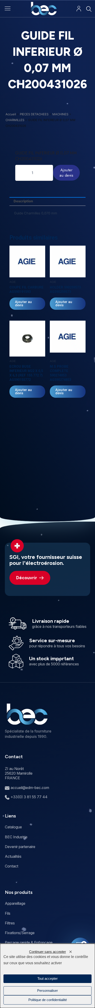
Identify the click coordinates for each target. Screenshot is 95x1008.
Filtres (10, 923)
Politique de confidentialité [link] (47, 1000)
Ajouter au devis (66, 172)
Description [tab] (23, 201)
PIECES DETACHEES (34, 114)
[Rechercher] (89, 9)
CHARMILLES (15, 120)
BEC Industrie (16, 837)
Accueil (11, 114)
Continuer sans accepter (47, 952)
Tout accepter (47, 978)
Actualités (13, 856)
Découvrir (26, 577)
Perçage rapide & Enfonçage (29, 942)
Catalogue (13, 827)
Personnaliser (47, 990)
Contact (11, 866)
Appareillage (15, 903)
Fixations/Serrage (20, 932)
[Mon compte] (79, 9)
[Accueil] (44, 8)
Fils (7, 913)
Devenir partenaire (20, 846)
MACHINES (60, 114)
